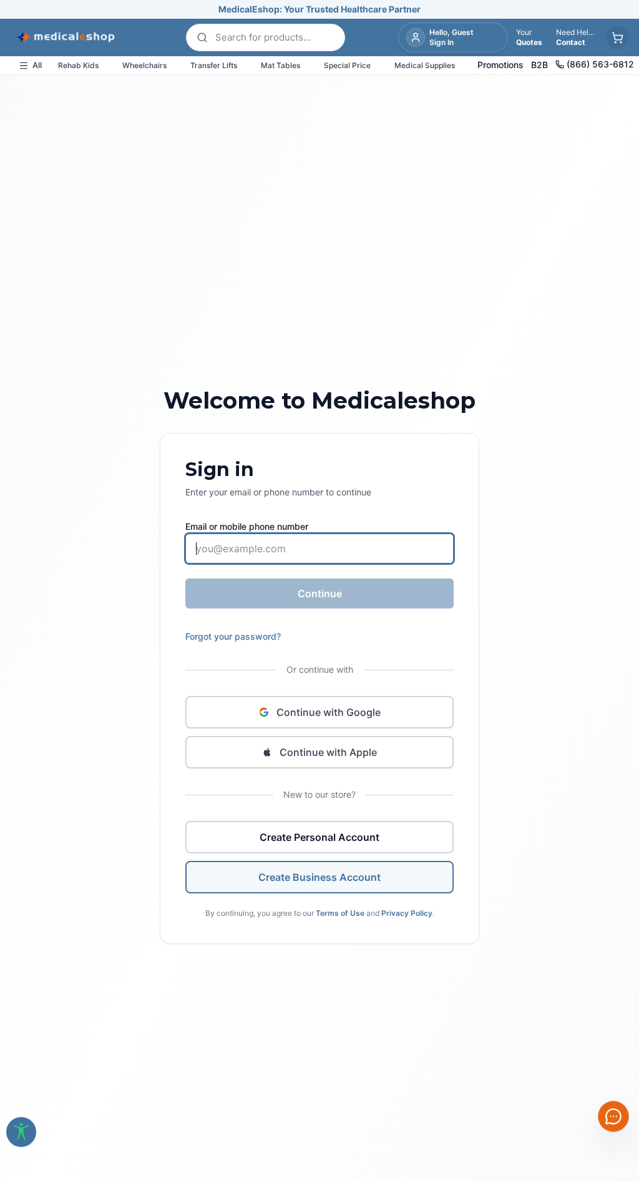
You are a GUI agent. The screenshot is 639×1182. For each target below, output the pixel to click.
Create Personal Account (319, 837)
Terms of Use (340, 913)
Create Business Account (319, 877)
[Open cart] (617, 37)
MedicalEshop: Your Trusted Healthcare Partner (319, 9)
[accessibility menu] (21, 1132)
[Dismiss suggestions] (613, 1018)
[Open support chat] (613, 1116)
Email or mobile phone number (246, 526)
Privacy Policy (406, 913)
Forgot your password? (233, 636)
